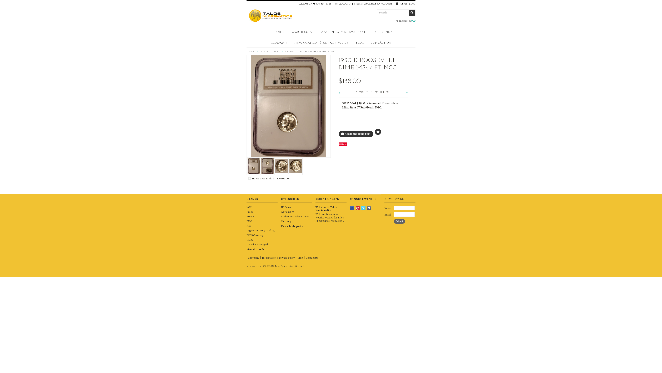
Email (387, 214)
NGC (249, 207)
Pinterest (358, 208)
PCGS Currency (255, 235)
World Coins (303, 32)
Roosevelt (289, 51)
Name (387, 208)
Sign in (358, 4)
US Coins (277, 32)
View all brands (255, 249)
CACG (250, 239)
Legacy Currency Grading (261, 230)
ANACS (250, 216)
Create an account (379, 4)
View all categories (292, 226)
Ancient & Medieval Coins (345, 32)
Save (344, 144)
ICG (249, 225)
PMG (249, 221)
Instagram (369, 208)
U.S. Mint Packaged (257, 244)
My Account (343, 4)
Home (251, 51)
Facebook (352, 208)
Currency (384, 32)
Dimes (276, 51)
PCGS (250, 212)
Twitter (363, 208)
